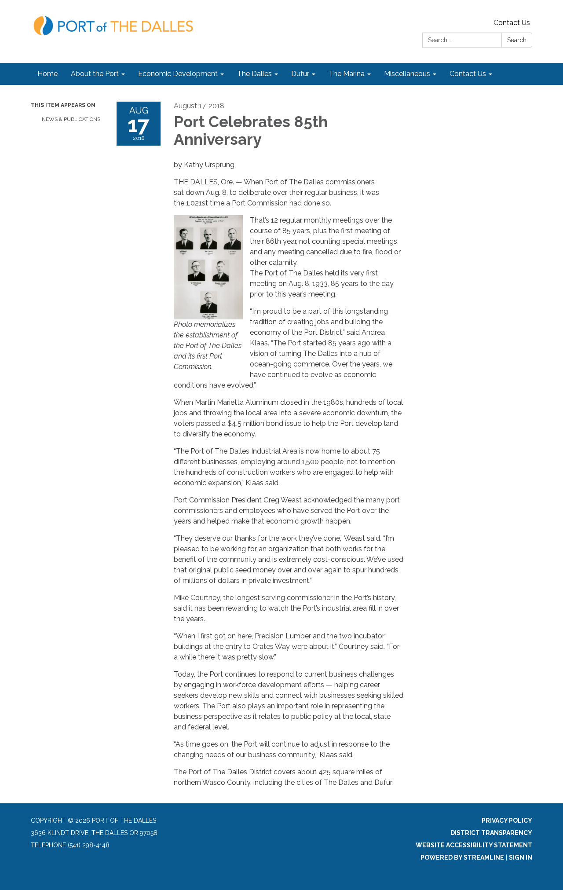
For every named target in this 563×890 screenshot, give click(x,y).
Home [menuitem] (47, 74)
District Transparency (491, 832)
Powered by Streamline (462, 857)
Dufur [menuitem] (300, 74)
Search (516, 40)
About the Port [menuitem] (95, 74)
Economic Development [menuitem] (178, 74)
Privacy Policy (507, 820)
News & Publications (71, 119)
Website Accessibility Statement (474, 845)
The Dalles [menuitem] (254, 74)
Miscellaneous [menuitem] (407, 74)
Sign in (520, 857)
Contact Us (512, 22)
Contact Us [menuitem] (468, 74)
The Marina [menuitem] (347, 74)
